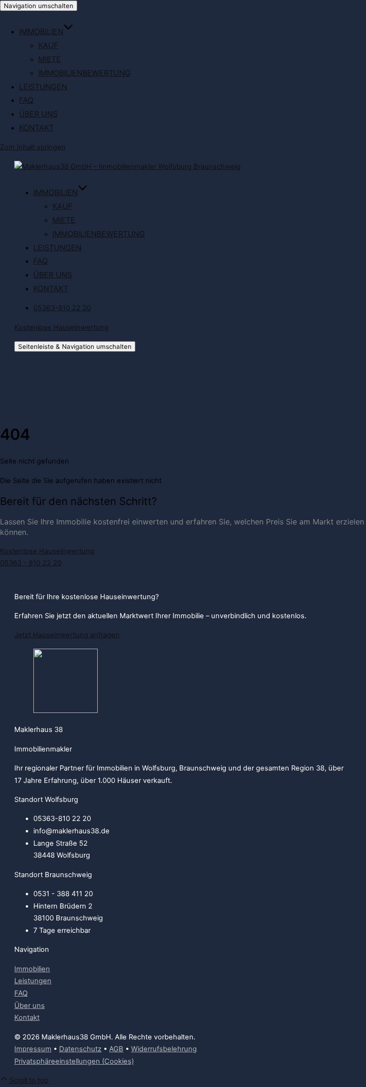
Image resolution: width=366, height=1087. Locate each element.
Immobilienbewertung (84, 73)
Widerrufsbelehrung (164, 1049)
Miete (49, 59)
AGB (116, 1049)
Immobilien (41, 31)
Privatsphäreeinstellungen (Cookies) (74, 1061)
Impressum (32, 1049)
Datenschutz (80, 1049)
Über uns (38, 114)
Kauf (48, 45)
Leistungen (43, 86)
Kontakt (36, 127)
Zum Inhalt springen (33, 147)
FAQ (26, 100)
